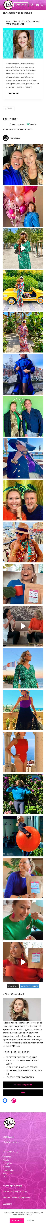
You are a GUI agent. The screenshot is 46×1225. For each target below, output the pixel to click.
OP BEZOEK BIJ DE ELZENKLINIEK (21, 1057)
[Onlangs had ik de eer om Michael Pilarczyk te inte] (23, 500)
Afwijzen (30, 1220)
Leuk (5, 1177)
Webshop (7, 1157)
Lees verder (14, 94)
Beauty (6, 1160)
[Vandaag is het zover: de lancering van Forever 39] (23, 962)
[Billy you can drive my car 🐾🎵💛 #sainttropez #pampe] (23, 290)
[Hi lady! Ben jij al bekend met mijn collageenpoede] (23, 584)
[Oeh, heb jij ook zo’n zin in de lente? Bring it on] (23, 374)
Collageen (7, 1163)
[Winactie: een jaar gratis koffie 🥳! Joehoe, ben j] (23, 794)
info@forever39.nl (11, 1142)
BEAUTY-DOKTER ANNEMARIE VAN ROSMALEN (22, 22)
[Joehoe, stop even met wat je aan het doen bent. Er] (23, 626)
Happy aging (8, 1170)
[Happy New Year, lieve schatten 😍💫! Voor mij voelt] (23, 668)
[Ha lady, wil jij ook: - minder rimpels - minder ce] (23, 878)
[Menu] (42, 5)
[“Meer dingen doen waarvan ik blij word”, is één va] (23, 332)
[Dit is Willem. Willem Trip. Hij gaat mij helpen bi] (23, 416)
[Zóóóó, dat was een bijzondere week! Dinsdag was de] (23, 920)
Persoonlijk (7, 1173)
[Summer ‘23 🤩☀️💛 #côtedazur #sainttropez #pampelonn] (23, 248)
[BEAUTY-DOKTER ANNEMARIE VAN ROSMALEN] (23, 43)
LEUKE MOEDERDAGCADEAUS (20, 1077)
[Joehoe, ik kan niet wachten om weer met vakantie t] (23, 752)
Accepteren (16, 1220)
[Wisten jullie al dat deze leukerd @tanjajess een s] (23, 164)
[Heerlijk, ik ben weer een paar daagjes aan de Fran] (23, 458)
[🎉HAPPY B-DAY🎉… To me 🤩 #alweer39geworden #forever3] (23, 206)
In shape (6, 1167)
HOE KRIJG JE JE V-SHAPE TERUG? (21, 1067)
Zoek (23, 1093)
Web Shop (21, 5)
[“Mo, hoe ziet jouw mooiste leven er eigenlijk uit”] (23, 542)
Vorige (9, 109)
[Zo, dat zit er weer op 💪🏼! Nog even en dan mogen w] (23, 836)
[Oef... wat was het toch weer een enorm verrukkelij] (23, 710)
